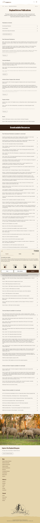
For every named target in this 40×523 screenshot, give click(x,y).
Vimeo (3, 486)
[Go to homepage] (6, 2)
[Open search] (34, 2)
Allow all (32, 271)
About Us (3, 476)
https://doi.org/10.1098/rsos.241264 (7, 48)
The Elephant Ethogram (6, 471)
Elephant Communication (6, 464)
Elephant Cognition (5, 466)
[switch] (15, 267)
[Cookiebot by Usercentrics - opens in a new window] (34, 251)
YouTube (3, 488)
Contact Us (4, 498)
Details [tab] (20, 253)
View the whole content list (6, 34)
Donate (3, 495)
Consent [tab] (6, 253)
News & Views (4, 474)
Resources (6, 6)
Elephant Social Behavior (6, 467)
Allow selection (20, 271)
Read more (4, 55)
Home (3, 6)
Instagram (3, 481)
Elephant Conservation (5, 462)
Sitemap (3, 500)
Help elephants (4, 472)
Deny (7, 271)
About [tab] (33, 253)
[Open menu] (36, 2)
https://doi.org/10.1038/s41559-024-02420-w (9, 52)
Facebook (3, 483)
